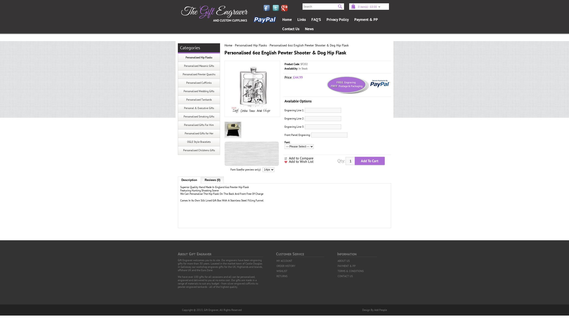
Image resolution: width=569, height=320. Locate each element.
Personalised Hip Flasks (199, 57)
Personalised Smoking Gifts (199, 116)
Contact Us (290, 29)
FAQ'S (316, 20)
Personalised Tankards (199, 99)
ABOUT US (344, 260)
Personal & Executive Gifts (199, 108)
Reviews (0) (212, 180)
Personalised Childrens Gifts (199, 150)
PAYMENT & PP (347, 266)
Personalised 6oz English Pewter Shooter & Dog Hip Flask (309, 45)
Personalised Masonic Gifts (199, 66)
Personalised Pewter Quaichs (199, 74)
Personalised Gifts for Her (199, 133)
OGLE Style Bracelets (199, 141)
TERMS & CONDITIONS (351, 271)
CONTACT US (345, 276)
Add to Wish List (301, 162)
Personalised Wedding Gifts (199, 91)
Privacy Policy (338, 20)
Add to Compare (301, 158)
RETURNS (281, 276)
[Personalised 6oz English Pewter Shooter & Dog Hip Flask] (252, 112)
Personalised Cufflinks (199, 82)
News (309, 29)
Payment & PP (366, 20)
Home (287, 20)
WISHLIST (281, 271)
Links (301, 20)
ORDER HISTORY (285, 266)
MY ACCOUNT (284, 260)
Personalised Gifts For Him (199, 125)
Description (189, 180)
